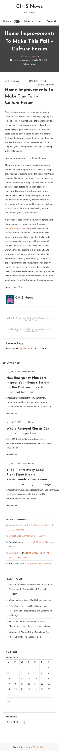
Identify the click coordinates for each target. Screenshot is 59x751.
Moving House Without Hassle (38, 563)
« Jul (8, 701)
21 (35, 684)
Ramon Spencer (16, 525)
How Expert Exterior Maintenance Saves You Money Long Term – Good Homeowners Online (30, 623)
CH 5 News (29, 6)
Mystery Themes (40, 747)
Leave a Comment (45, 84)
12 (22, 678)
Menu (8, 21)
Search (50, 21)
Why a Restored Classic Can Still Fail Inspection (30, 600)
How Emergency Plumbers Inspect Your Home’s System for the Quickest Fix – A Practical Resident (30, 589)
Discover (10, 413)
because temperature (15, 228)
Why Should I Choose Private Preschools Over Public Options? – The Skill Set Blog (29, 634)
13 (29, 678)
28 (35, 689)
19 (22, 684)
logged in (22, 348)
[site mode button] (17, 21)
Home (30, 81)
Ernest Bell (14, 536)
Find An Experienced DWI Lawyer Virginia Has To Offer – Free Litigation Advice (29, 330)
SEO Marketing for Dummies (35, 536)
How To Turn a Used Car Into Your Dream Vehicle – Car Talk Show (30, 319)
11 (15, 678)
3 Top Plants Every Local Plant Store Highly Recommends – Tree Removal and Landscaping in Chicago (30, 611)
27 (29, 689)
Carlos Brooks (15, 553)
